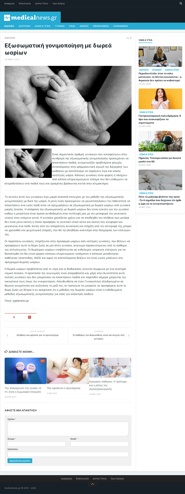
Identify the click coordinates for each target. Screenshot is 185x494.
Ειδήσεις (9, 26)
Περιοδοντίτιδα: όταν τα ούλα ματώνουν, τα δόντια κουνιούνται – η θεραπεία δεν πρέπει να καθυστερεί (160, 77)
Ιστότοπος (13, 449)
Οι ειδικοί (156, 70)
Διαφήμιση (9, 3)
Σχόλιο (12, 419)
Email (74, 439)
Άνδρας (84, 26)
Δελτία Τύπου (41, 3)
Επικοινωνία (25, 3)
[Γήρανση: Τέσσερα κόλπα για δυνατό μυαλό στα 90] (160, 141)
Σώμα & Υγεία (42, 26)
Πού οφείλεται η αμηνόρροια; (64, 388)
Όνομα (12, 439)
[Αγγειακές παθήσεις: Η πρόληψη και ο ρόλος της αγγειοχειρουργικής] (110, 368)
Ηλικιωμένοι (120, 26)
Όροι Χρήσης (59, 3)
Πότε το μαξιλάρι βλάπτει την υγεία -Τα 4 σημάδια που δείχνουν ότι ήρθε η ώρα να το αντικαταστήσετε (160, 200)
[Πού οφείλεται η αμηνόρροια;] (68, 371)
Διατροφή (24, 26)
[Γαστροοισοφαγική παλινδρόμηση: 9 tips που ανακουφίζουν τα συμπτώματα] (160, 98)
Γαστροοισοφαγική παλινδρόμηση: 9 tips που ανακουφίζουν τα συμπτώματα (160, 119)
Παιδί (72, 26)
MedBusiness (101, 26)
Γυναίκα (60, 26)
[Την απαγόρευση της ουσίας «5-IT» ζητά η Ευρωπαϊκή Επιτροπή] (26, 371)
